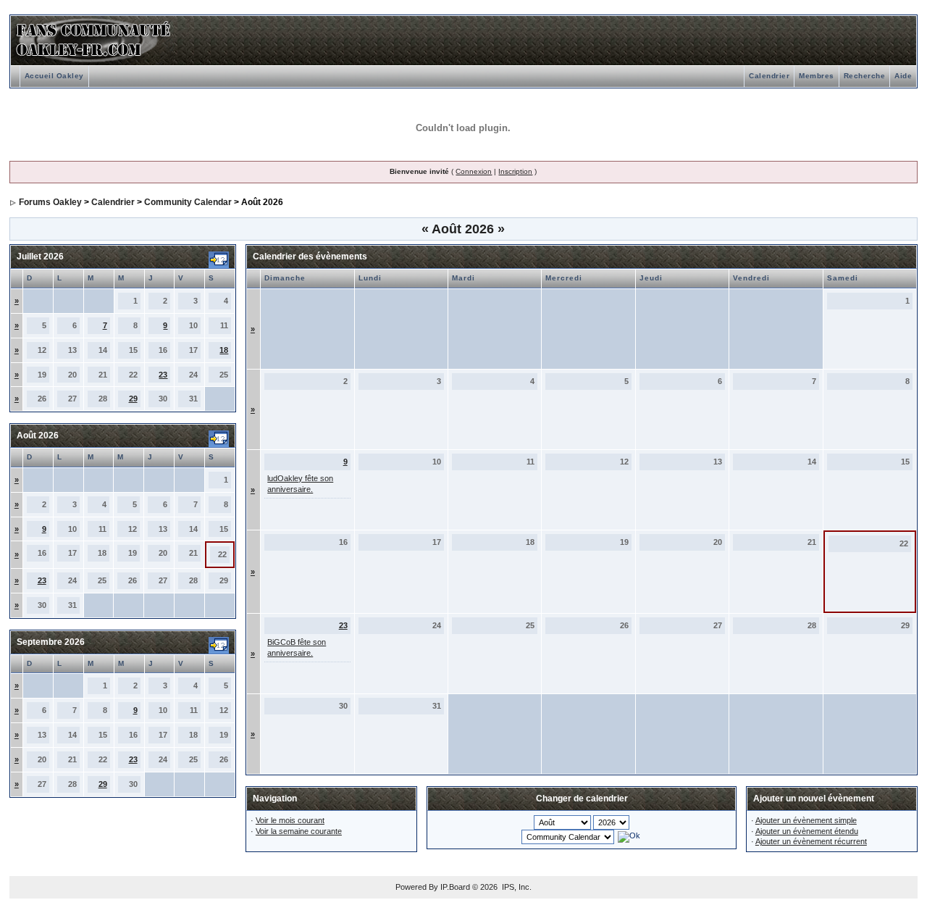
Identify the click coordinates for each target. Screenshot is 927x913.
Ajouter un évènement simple (806, 820)
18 (223, 350)
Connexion (474, 171)
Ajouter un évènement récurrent (811, 841)
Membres (816, 76)
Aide (903, 76)
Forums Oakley (50, 202)
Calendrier (769, 76)
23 (163, 374)
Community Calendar (188, 202)
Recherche (865, 76)
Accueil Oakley (54, 76)
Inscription (515, 171)
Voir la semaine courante (299, 831)
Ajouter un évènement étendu (806, 831)
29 (133, 398)
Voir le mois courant (290, 820)
